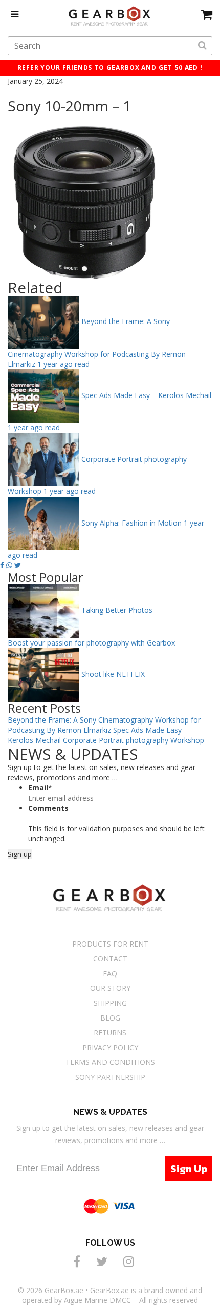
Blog (110, 1018)
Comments (48, 808)
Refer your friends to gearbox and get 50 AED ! (110, 67)
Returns (110, 1032)
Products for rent (110, 944)
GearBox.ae (64, 1290)
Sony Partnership (110, 1077)
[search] (202, 46)
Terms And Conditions (110, 1062)
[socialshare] (78, 1261)
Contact (110, 958)
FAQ (110, 973)
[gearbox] (206, 14)
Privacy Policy (110, 1047)
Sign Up (188, 1168)
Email (40, 787)
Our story (110, 988)
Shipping (110, 1003)
